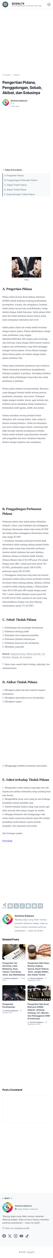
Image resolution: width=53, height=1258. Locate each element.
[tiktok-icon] (27, 1236)
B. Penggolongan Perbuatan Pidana (20, 180)
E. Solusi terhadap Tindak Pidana (19, 194)
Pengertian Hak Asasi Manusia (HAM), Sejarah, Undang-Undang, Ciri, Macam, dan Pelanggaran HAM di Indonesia (39, 1011)
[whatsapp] (22, 906)
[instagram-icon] (15, 1236)
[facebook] (10, 906)
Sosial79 (18, 3)
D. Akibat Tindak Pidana (15, 189)
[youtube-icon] (21, 1236)
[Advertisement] (26, 41)
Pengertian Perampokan (8, 1005)
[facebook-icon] (4, 1236)
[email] (40, 906)
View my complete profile (16, 1228)
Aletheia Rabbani (23, 1206)
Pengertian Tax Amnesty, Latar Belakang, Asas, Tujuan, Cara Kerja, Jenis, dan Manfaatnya (13, 969)
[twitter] (16, 906)
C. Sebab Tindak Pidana (15, 185)
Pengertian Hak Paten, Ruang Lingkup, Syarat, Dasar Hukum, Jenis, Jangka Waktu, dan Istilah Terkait (39, 969)
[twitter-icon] (10, 1236)
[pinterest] (34, 906)
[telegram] (28, 906)
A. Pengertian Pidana (14, 175)
